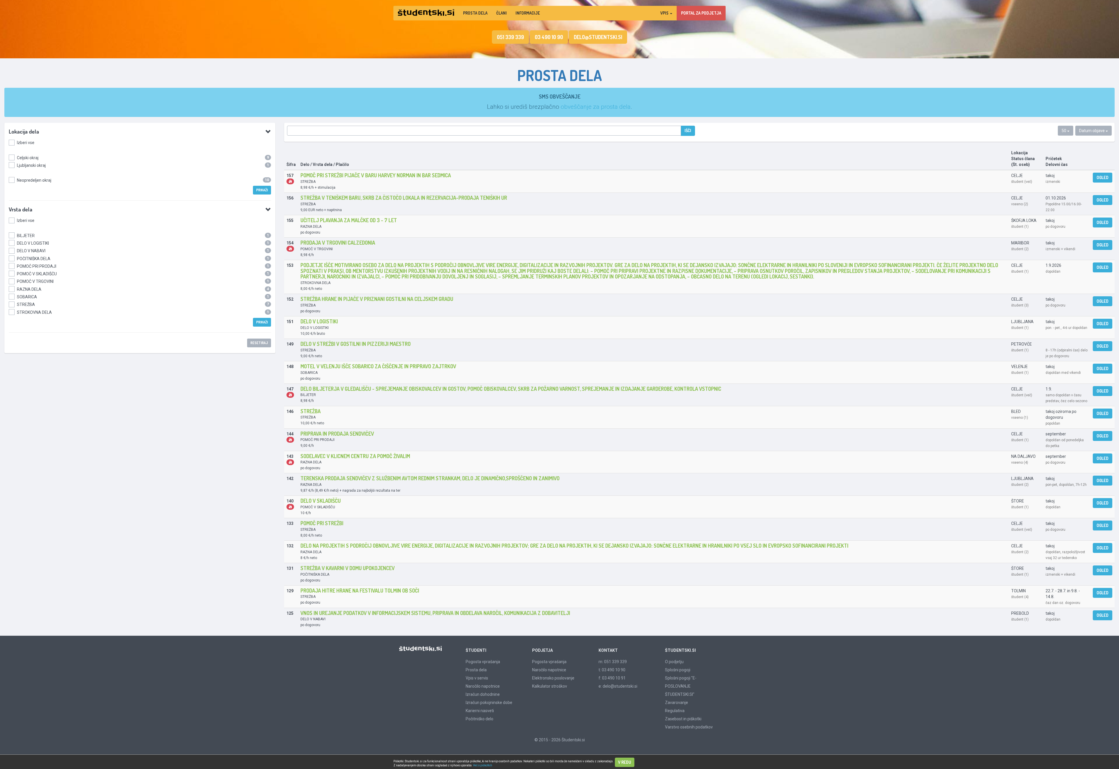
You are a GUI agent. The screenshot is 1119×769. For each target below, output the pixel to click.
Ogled (1103, 177)
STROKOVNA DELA (34, 312)
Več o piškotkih (482, 765)
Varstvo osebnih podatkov (689, 727)
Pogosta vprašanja (483, 661)
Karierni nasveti (480, 710)
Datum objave (1092, 130)
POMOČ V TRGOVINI (35, 281)
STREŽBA (26, 304)
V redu (624, 762)
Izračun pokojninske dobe (489, 702)
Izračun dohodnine (483, 694)
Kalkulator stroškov (549, 686)
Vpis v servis (477, 678)
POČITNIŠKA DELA (33, 258)
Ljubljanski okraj (31, 165)
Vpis (664, 12)
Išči (688, 130)
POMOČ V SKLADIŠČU (37, 273)
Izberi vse (25, 142)
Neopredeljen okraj (34, 180)
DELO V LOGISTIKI (33, 243)
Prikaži (262, 190)
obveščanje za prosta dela (596, 106)
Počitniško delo (479, 719)
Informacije (527, 12)
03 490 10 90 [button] (549, 37)
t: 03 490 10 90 (612, 670)
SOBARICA (27, 297)
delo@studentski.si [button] (598, 37)
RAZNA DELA (29, 289)
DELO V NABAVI (31, 250)
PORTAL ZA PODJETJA (701, 12)
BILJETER (26, 235)
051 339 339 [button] (510, 37)
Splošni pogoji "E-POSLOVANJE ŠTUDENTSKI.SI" (680, 686)
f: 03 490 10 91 (612, 678)
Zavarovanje (676, 702)
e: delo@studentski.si (618, 686)
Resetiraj (259, 343)
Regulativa (675, 710)
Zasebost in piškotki (683, 719)
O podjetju (674, 661)
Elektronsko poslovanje (553, 678)
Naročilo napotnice (483, 686)
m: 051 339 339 (613, 661)
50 (1064, 130)
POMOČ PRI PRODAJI (36, 266)
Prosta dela (475, 12)
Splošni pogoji (677, 670)
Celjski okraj (27, 157)
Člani (501, 12)
